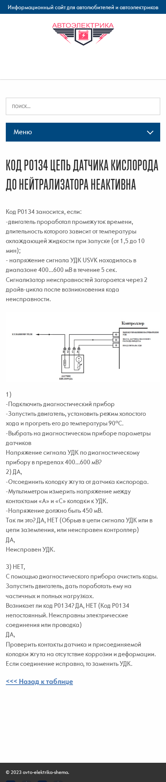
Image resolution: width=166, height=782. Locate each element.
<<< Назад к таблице (39, 681)
